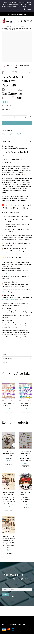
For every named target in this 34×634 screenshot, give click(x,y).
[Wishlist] (18, 21)
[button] (8, 412)
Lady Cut (10, 621)
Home (3, 26)
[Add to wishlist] (30, 117)
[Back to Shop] (30, 72)
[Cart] (25, 21)
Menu (28, 21)
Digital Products (11, 26)
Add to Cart (17, 123)
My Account (5, 624)
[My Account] (22, 21)
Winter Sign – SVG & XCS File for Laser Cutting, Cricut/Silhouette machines (25, 497)
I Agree (28, 9)
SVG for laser (20, 26)
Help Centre (13, 624)
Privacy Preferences (6, 9)
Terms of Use (21, 624)
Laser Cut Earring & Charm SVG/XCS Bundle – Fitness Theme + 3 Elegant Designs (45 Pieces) (26, 456)
